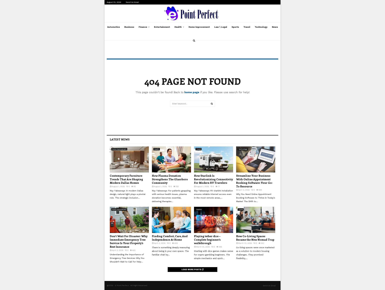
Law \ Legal (220, 27)
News (275, 27)
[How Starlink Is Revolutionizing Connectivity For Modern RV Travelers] (213, 159)
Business (129, 27)
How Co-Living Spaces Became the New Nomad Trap (255, 237)
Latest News (120, 139)
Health (178, 27)
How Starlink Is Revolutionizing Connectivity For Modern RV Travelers (213, 179)
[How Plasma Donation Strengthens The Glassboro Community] (171, 159)
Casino (199, 209)
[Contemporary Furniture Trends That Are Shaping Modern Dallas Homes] (129, 159)
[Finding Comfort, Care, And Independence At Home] (171, 220)
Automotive (113, 27)
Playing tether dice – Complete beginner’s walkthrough (207, 239)
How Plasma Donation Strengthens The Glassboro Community (170, 179)
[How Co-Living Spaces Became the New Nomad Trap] (255, 220)
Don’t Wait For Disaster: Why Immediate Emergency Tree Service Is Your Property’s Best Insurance (129, 241)
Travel (246, 27)
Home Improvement (199, 27)
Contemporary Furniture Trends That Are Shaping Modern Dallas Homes (126, 179)
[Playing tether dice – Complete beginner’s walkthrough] (213, 220)
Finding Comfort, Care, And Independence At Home (170, 237)
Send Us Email (132, 2)
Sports (235, 27)
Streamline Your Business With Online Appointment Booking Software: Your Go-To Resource (254, 181)
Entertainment (162, 27)
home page (191, 92)
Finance (143, 27)
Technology (261, 27)
